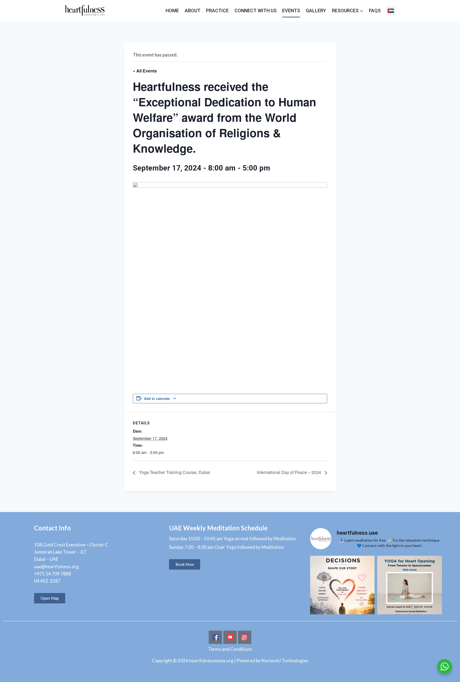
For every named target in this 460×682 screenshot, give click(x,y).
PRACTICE (217, 10)
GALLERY (316, 10)
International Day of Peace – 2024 (289, 472)
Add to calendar (157, 398)
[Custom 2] (390, 10)
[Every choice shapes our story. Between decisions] (342, 588)
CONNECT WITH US (256, 10)
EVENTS (291, 10)
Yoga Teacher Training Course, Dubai (174, 472)
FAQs (375, 10)
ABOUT (192, 10)
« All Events (145, 71)
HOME (172, 10)
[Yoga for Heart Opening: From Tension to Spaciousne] (409, 588)
